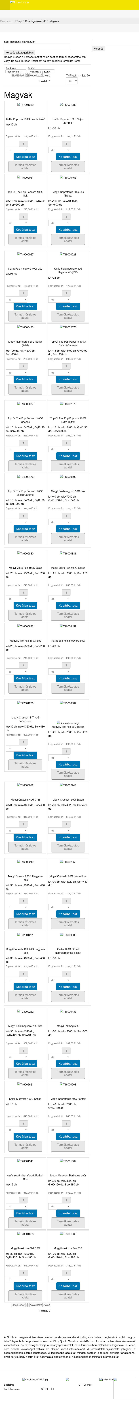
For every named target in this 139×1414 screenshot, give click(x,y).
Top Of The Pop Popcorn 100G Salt (25, 193)
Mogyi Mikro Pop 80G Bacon (68, 726)
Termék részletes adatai (25, 166)
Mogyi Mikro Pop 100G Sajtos (68, 568)
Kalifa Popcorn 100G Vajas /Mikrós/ (68, 120)
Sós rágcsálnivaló (35, 21)
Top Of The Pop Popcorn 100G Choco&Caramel (68, 343)
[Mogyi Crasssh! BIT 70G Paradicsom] (25, 702)
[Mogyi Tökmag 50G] (68, 1011)
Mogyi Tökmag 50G (68, 1026)
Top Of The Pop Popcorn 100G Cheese (25, 420)
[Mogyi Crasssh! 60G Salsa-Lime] (68, 861)
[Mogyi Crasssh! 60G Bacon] (68, 785)
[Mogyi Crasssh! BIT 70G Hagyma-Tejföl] (25, 934)
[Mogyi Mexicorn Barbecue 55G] (68, 1161)
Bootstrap (9, 1384)
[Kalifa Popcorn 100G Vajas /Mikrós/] (68, 104)
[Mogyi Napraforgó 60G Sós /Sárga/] (68, 177)
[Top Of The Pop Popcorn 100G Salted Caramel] (25, 476)
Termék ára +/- (15, 71)
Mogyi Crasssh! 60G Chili (25, 799)
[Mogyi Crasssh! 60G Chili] (25, 785)
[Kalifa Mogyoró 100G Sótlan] (25, 1084)
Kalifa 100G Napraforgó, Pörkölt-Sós (25, 1177)
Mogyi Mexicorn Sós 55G (68, 1248)
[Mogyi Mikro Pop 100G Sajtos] (68, 553)
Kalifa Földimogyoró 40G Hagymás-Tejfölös (68, 270)
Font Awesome (12, 1389)
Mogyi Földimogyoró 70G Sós (25, 1026)
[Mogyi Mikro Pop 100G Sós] (25, 626)
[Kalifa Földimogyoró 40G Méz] (25, 254)
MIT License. (85, 1384)
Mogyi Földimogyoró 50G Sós (68, 491)
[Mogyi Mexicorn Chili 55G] (25, 1233)
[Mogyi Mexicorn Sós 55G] (68, 1233)
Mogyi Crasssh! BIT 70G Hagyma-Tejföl (25, 950)
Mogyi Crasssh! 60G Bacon (68, 799)
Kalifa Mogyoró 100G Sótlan (25, 1099)
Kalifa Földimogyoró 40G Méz (25, 268)
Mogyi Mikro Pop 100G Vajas (25, 568)
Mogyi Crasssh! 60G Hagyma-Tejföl (25, 878)
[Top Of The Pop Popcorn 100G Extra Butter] (68, 403)
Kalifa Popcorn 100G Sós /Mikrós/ (25, 119)
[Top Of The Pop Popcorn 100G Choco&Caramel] (68, 327)
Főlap (18, 21)
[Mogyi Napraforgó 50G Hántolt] (68, 1084)
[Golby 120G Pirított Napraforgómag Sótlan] (68, 934)
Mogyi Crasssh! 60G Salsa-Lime (68, 876)
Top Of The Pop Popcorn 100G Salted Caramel (25, 492)
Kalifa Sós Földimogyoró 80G (68, 640)
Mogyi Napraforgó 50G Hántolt (68, 1099)
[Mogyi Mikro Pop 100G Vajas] (25, 553)
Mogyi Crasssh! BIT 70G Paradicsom (25, 719)
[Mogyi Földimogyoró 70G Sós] (25, 1011)
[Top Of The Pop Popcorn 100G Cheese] (25, 403)
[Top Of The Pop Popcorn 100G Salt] (25, 177)
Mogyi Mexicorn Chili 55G (25, 1248)
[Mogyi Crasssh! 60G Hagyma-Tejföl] (25, 861)
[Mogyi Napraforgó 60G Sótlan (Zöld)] (25, 327)
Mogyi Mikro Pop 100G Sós (25, 640)
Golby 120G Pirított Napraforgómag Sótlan (68, 950)
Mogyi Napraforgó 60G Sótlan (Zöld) (25, 343)
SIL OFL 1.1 (47, 1389)
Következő (36, 75)
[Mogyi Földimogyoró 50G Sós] (68, 476)
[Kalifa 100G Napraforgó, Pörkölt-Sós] (25, 1161)
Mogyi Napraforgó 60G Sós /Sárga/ (68, 193)
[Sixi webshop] (19, 2)
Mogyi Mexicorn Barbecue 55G (68, 1175)
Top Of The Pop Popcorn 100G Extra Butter (68, 420)
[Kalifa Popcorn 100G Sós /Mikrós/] (25, 104)
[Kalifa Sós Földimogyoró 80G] (68, 626)
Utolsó (46, 75)
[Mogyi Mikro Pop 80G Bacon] (68, 702)
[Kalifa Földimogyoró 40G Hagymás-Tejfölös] (68, 254)
